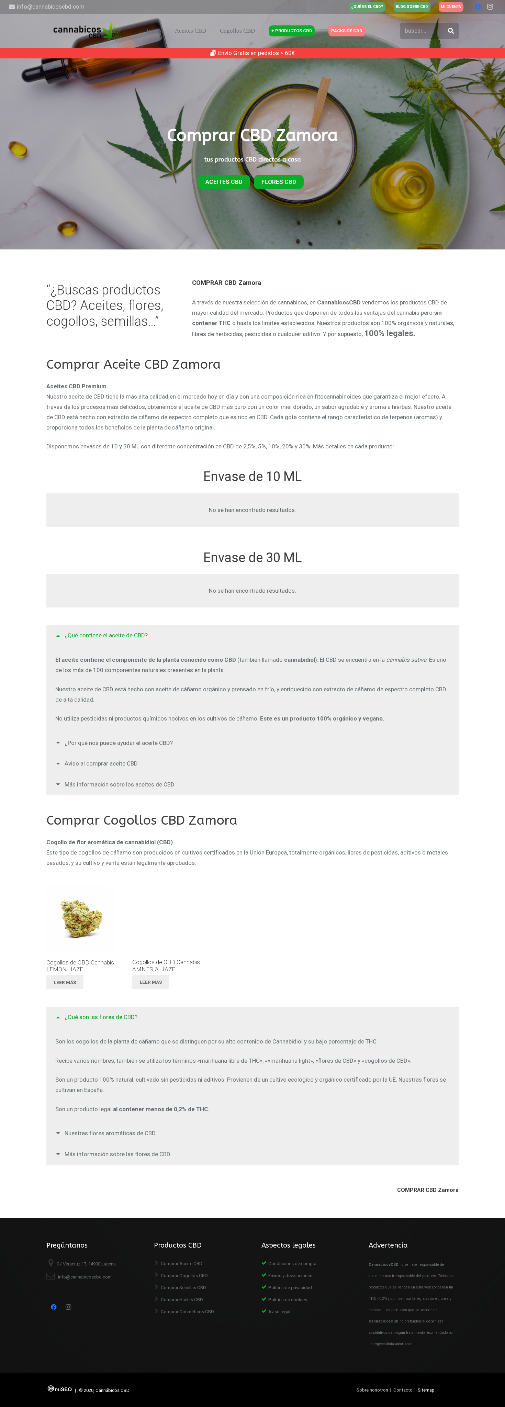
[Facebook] (478, 7)
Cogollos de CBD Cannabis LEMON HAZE (80, 966)
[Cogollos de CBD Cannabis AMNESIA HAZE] (166, 919)
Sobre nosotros (372, 1390)
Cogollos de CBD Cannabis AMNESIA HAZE (166, 965)
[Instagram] (490, 7)
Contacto (403, 1390)
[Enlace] (89, 31)
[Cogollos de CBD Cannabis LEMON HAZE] (80, 919)
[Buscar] (451, 31)
